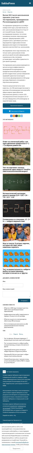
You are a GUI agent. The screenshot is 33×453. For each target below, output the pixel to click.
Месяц (21, 334)
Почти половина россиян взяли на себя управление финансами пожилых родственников (16, 325)
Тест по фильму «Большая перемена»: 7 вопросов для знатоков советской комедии (17, 339)
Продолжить (16, 448)
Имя (4, 281)
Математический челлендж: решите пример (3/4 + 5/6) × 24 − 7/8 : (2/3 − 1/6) (15, 195)
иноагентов (13, 406)
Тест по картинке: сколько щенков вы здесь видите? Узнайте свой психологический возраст (16, 169)
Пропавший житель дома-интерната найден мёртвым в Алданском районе (15, 350)
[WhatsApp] (19, 116)
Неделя (15, 334)
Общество (9, 12)
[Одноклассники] (14, 116)
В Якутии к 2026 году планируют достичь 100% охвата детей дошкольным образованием (16, 309)
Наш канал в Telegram (17, 111)
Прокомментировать (16, 105)
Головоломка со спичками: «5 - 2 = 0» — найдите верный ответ (16, 220)
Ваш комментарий (8, 289)
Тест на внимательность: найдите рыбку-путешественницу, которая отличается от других (16, 271)
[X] (16, 116)
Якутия (4, 12)
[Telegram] (22, 116)
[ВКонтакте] (11, 116)
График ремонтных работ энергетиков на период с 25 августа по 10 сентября (16, 315)
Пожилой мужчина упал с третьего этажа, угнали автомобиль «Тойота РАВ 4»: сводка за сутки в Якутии (17, 360)
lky (14, 415)
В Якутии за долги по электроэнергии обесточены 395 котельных (15, 320)
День (10, 334)
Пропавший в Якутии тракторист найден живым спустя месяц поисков (16, 355)
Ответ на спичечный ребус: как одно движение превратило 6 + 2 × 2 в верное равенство (16, 143)
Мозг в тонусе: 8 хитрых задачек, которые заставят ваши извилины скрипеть (16, 245)
